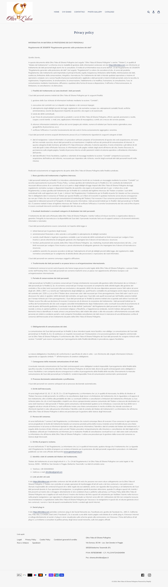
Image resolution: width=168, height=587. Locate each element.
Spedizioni (36, 543)
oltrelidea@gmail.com (54, 472)
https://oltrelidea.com (117, 65)
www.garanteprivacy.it (73, 452)
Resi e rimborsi (23, 543)
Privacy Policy (30, 539)
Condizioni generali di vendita (65, 539)
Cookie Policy (45, 539)
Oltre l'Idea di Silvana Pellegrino (127, 581)
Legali (19, 539)
